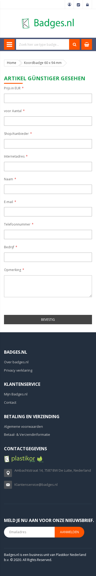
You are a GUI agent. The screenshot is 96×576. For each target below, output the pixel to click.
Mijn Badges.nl (15, 394)
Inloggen (87, 4)
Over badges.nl (16, 362)
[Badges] (48, 18)
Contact (10, 402)
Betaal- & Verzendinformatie (27, 434)
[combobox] (42, 44)
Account (69, 4)
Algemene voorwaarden (23, 426)
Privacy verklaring (18, 370)
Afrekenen (78, 4)
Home (11, 62)
